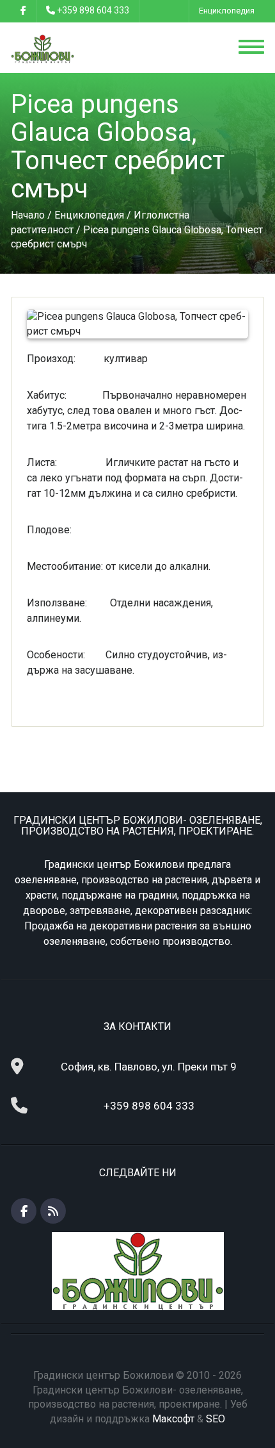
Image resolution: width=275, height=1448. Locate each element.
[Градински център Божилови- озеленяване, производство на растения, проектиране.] (42, 48)
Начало (28, 215)
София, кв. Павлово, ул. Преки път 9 (149, 1066)
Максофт (173, 1419)
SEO (215, 1419)
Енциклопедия (227, 10)
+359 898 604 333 (93, 10)
